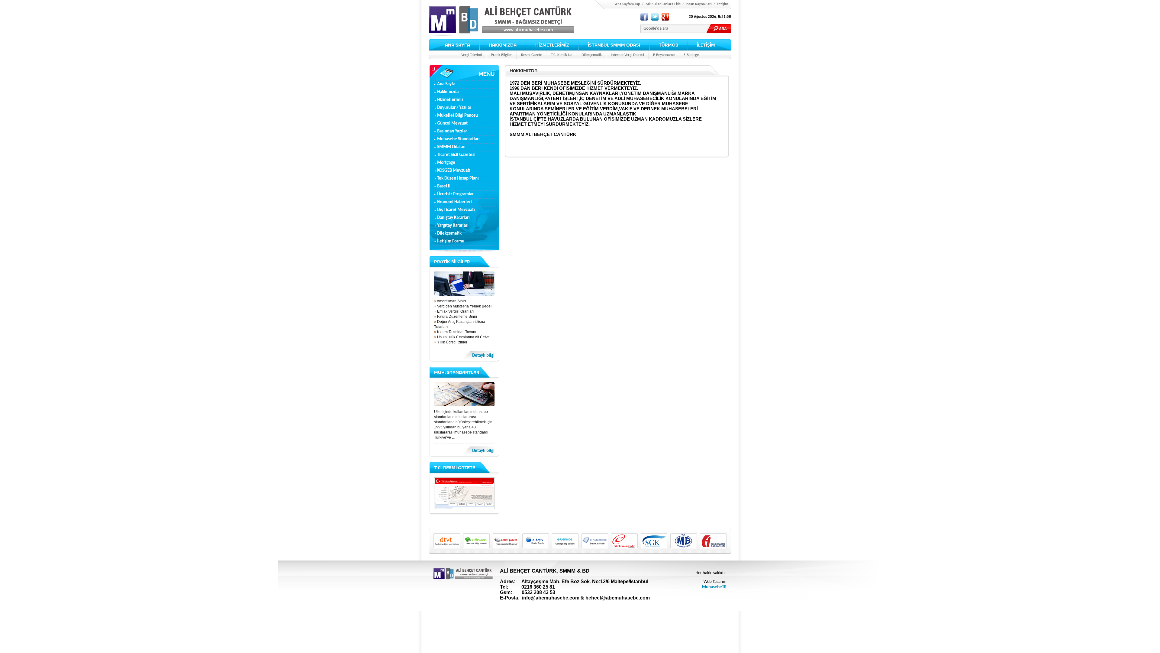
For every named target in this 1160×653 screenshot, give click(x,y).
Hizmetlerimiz (450, 100)
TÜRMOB (668, 45)
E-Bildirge (691, 55)
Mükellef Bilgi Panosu (457, 115)
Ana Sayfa (446, 84)
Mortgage (446, 163)
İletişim (722, 4)
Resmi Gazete (531, 55)
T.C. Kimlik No (561, 55)
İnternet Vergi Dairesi (627, 55)
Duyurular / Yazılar (454, 108)
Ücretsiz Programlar (455, 194)
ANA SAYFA (457, 45)
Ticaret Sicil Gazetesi (456, 155)
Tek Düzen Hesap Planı (458, 178)
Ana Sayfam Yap (627, 4)
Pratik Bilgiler (501, 55)
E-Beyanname (664, 55)
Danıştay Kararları (453, 218)
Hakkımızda (448, 92)
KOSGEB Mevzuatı (453, 170)
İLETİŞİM (706, 45)
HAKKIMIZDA (503, 45)
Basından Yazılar (452, 131)
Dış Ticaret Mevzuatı (456, 210)
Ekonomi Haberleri (454, 202)
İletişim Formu (450, 241)
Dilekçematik (592, 55)
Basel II (443, 186)
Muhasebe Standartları (458, 139)
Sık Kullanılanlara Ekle (663, 4)
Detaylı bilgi (483, 355)
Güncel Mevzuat (452, 123)
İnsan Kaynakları (699, 4)
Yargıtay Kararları (453, 225)
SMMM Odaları (451, 147)
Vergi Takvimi (471, 55)
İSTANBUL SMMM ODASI (614, 45)
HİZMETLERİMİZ (552, 45)
